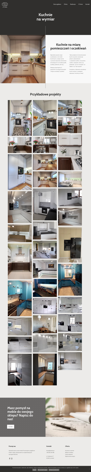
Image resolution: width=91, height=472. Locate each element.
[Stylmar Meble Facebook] (10, 458)
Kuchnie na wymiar (69, 450)
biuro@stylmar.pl (50, 450)
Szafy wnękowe (69, 454)
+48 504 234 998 (50, 452)
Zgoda (34, 469)
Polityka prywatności (54, 469)
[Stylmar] (4, 4)
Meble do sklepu (69, 452)
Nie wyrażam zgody (42, 469)
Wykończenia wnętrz (70, 456)
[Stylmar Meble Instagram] (12, 458)
